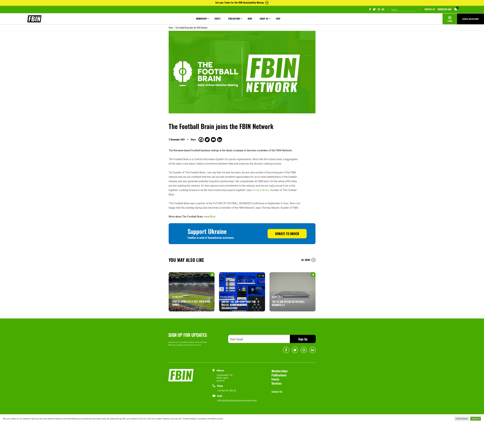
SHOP (278, 18)
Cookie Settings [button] (461, 419)
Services (276, 383)
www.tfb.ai (209, 216)
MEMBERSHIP (201, 18)
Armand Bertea (260, 190)
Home (171, 27)
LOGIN (449, 21)
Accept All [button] (475, 419)
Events (217, 18)
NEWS (250, 18)
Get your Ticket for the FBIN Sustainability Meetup (239, 2)
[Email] (214, 139)
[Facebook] (201, 139)
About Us (264, 18)
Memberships (279, 371)
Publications (234, 18)
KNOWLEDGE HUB (444, 9)
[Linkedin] (220, 139)
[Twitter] (207, 139)
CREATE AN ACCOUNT (470, 19)
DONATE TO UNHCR (287, 233)
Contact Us (429, 9)
